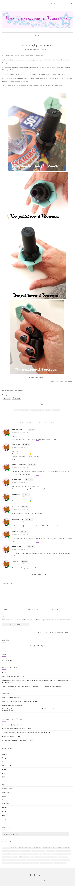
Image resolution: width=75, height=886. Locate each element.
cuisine (4, 769)
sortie (18, 863)
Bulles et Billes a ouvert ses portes (13, 677)
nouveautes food (19, 860)
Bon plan (5, 758)
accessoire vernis (37, 410)
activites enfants (24, 847)
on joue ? (5, 807)
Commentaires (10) (37, 405)
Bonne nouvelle (7, 762)
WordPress (50, 880)
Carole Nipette (19, 464)
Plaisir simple (56, 860)
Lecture (5, 796)
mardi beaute (35, 857)
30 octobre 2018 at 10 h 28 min (20, 432)
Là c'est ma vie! (7, 788)
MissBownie (17, 479)
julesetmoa (17, 519)
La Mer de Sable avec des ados (12, 705)
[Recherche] (71, 3)
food (3, 784)
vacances (49, 863)
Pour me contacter (8, 660)
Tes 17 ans (5, 694)
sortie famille (27, 863)
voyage (4, 819)
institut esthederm (31, 854)
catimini (42, 851)
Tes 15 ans (5, 673)
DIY (3, 777)
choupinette (50, 851)
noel (10, 860)
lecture (55, 854)
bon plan (6, 851)
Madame (15, 506)
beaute (48, 410)
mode (44, 857)
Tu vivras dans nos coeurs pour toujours (55, 632)
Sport (4, 815)
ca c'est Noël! (6, 765)
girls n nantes (18, 429)
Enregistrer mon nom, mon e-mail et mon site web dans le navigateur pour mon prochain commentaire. (36, 620)
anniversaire (36, 847)
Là (16, 857)
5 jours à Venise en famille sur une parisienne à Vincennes (21, 732)
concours (60, 851)
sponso (36, 863)
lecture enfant (65, 854)
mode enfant (52, 857)
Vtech (63, 863)
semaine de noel (8, 863)
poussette (66, 860)
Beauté (37, 36)
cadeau (34, 851)
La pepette (6, 792)
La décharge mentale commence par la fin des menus (19, 701)
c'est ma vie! (15, 851)
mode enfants (63, 857)
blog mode (52, 847)
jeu (40, 854)
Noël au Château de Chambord (12, 697)
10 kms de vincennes (22, 410)
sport (42, 863)
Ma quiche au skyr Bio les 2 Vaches (22, 740)
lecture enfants (8, 857)
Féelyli (15, 561)
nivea (5, 860)
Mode (4, 800)
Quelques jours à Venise (10, 690)
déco (3, 773)
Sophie (15, 531)
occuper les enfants (34, 860)
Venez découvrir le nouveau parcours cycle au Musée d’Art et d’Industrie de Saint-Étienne (31, 686)
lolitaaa (45, 49)
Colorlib (36, 880)
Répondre (31, 429)
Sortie (4, 811)
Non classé (5, 804)
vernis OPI (56, 410)
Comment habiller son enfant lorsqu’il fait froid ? (23, 630)
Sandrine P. (5, 736)
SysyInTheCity (7, 729)
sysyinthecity (18, 546)
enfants (4, 781)
